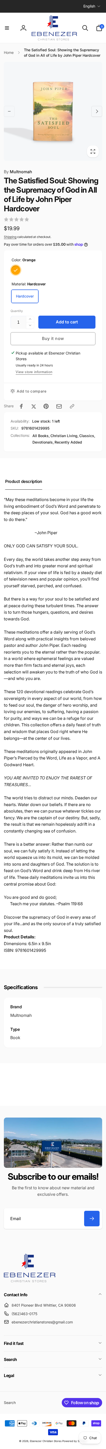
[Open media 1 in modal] (53, 111)
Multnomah (18, 171)
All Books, (41, 435)
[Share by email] (59, 406)
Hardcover (25, 296)
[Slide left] (9, 111)
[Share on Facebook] (21, 406)
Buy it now (53, 338)
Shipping (10, 237)
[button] (7, 28)
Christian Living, (64, 435)
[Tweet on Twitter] (33, 406)
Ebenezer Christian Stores (45, 1441)
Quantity (17, 311)
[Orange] (15, 270)
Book (15, 1037)
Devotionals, (43, 442)
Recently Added (68, 442)
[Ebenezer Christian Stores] (29, 1280)
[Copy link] (72, 406)
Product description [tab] (23, 481)
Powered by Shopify (74, 1441)
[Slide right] (96, 111)
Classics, (87, 435)
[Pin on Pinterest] (46, 406)
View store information (34, 372)
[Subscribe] (92, 1218)
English (89, 6)
